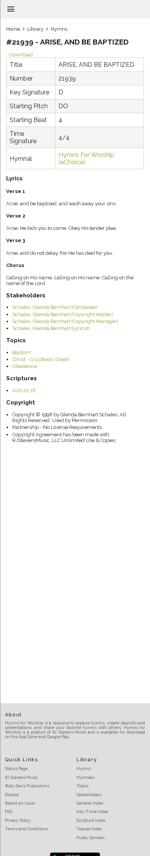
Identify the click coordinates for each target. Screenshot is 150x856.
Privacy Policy (18, 820)
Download (21, 55)
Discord (12, 794)
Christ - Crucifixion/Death (41, 359)
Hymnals (85, 777)
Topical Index (89, 828)
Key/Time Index (92, 811)
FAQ (8, 811)
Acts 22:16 (24, 390)
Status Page (16, 768)
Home (13, 29)
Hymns (59, 29)
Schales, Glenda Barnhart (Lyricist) (51, 328)
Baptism (21, 352)
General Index (90, 803)
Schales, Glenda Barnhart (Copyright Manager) (65, 321)
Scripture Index (91, 820)
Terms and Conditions (26, 828)
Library (35, 29)
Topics (82, 785)
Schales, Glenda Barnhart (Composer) (55, 307)
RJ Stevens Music (21, 777)
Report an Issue (20, 803)
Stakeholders (89, 794)
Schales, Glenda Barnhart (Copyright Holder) (62, 314)
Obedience (24, 366)
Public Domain (91, 837)
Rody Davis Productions (27, 785)
